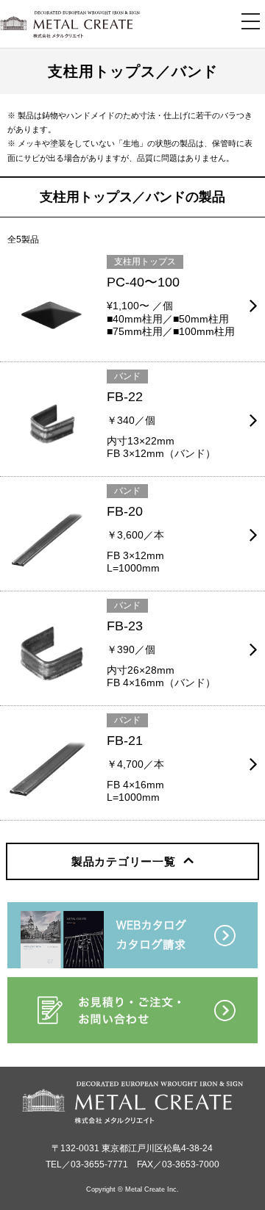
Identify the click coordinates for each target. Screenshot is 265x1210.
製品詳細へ (25, 256)
